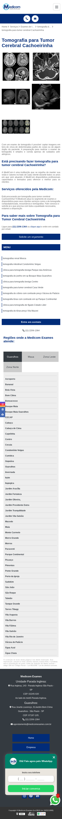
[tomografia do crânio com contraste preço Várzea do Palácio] (16, 67)
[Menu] (56, 7)
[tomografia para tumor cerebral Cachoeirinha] (16, 127)
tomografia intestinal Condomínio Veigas (22, 264)
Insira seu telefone (31, 772)
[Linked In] (37, 795)
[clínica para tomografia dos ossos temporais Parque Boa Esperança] (46, 67)
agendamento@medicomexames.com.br (32, 724)
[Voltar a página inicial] (11, 6)
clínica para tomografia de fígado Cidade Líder (24, 305)
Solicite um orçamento (31, 236)
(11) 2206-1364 (19, 226)
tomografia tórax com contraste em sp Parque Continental (30, 299)
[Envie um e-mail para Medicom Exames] (35, 18)
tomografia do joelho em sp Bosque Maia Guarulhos (27, 276)
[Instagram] (24, 795)
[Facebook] (31, 795)
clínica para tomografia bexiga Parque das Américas (27, 270)
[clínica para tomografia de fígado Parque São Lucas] (46, 97)
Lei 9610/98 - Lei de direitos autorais (42, 665)
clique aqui (35, 226)
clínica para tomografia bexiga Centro (20, 281)
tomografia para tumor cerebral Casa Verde (23, 287)
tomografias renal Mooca (14, 258)
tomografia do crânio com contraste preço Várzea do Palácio (31, 293)
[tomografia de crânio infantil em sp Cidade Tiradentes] (16, 97)
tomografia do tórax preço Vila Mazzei (20, 311)
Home (31, 738)
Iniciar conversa (31, 788)
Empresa (31, 747)
